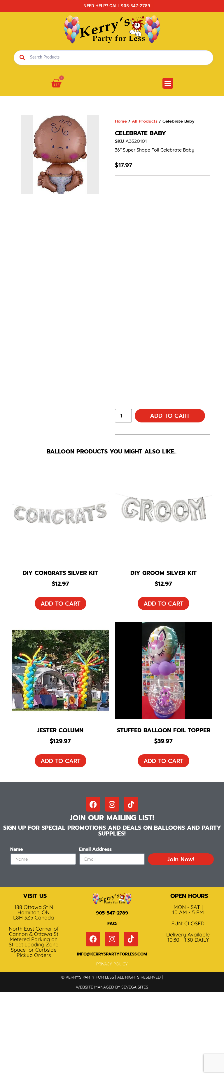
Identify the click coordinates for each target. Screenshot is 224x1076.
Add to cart (170, 415)
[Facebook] (93, 804)
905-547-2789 (112, 913)
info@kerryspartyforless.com (112, 954)
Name (16, 850)
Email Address (95, 850)
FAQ (112, 923)
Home (121, 121)
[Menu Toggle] (167, 83)
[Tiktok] (131, 804)
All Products (145, 121)
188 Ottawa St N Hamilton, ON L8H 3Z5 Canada (33, 912)
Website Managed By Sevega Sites (112, 987)
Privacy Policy (112, 964)
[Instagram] (112, 804)
